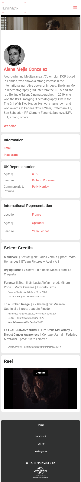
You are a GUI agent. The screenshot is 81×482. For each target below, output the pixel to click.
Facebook (40, 436)
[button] (75, 8)
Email (7, 148)
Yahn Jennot (40, 231)
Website (10, 126)
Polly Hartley (40, 186)
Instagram (11, 155)
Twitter (40, 443)
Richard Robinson (44, 180)
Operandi (38, 223)
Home (41, 425)
